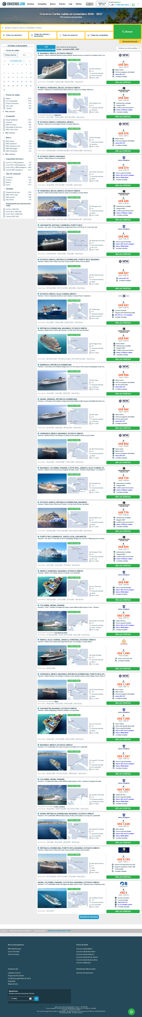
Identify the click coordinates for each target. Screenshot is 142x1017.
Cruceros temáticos (89, 4)
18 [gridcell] (13, 81)
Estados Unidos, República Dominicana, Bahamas (63, 502)
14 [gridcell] (26, 77)
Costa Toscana (13, 954)
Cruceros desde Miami (84, 949)
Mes (24, 55)
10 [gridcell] (8, 77)
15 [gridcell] (31, 77)
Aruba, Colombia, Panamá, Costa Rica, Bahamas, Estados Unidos (68, 882)
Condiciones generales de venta (19, 978)
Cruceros (4, 931)
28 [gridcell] (26, 86)
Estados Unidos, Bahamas (52, 156)
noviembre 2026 (16, 61)
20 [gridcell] (22, 81)
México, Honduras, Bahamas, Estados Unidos (61, 571)
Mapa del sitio (13, 984)
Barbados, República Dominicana (56, 365)
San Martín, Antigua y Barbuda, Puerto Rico (61, 225)
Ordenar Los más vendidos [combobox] (127, 48)
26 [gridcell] (17, 86)
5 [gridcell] (17, 73)
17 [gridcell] (8, 81)
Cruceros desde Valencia (85, 954)
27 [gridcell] (22, 86)
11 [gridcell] (13, 77)
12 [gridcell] (17, 77)
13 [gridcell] (22, 77)
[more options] (138, 4)
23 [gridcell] (4, 86)
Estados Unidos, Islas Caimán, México (58, 294)
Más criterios (10, 111)
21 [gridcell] (26, 81)
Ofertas (79, 4)
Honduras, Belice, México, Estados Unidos (60, 191)
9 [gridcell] (4, 77)
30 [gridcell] (4, 90)
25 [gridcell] (13, 86)
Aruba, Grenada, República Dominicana (58, 399)
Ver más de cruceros (89, 917)
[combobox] (57, 28)
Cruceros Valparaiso (83, 963)
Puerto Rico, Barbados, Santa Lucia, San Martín (63, 537)
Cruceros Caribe (39, 931)
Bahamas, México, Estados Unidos (56, 53)
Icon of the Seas (14, 951)
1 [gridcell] (30, 69)
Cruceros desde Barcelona (85, 951)
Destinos (30, 4)
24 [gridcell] (8, 86)
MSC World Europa (14, 949)
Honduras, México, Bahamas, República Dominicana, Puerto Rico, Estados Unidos (73, 674)
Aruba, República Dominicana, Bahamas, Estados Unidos (67, 814)
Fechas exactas (10, 55)
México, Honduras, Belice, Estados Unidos (60, 88)
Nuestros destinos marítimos (20, 931)
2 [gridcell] (4, 73)
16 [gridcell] (4, 81)
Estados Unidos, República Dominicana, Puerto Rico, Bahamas (70, 260)
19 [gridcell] (17, 81)
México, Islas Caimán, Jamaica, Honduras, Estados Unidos (68, 640)
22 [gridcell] (31, 81)
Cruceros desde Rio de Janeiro (87, 957)
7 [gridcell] (26, 73)
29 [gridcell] (31, 86)
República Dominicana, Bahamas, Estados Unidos (63, 328)
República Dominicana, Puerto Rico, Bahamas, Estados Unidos (70, 848)
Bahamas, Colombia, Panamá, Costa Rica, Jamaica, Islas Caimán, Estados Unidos (73, 468)
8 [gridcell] (30, 73)
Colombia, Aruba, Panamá (52, 605)
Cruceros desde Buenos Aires (86, 960)
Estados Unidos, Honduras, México (57, 122)
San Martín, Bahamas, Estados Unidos (58, 708)
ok (36, 999)
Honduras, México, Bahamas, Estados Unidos (61, 433)
